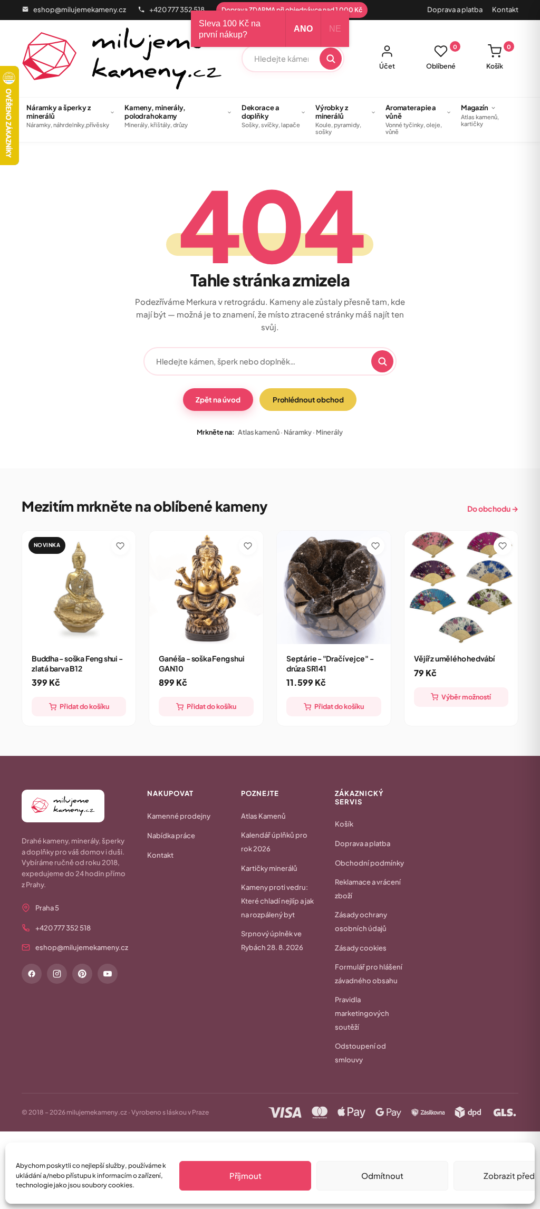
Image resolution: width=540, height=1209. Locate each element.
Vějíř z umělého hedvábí (454, 658)
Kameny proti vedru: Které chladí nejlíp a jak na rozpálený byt (277, 901)
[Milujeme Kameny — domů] (122, 58)
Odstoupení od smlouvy (360, 1053)
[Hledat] (331, 58)
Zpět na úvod (218, 399)
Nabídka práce (171, 835)
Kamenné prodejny (178, 816)
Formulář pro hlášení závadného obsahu (368, 974)
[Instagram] (57, 974)
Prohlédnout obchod (308, 399)
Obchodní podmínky (369, 863)
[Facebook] (32, 974)
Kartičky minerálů (269, 868)
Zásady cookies (361, 948)
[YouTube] (108, 974)
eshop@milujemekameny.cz (79, 9)
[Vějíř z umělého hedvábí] (461, 588)
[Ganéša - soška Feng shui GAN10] (206, 588)
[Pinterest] (82, 974)
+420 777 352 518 (177, 9)
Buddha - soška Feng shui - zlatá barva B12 (77, 663)
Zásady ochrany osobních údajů (361, 921)
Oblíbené (441, 57)
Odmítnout (382, 1175)
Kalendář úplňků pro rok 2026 (274, 842)
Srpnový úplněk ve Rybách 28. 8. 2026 (272, 940)
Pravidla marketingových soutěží (362, 1013)
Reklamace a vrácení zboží (368, 889)
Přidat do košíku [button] (84, 706)
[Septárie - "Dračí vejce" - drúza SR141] (334, 588)
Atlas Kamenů (263, 816)
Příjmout (245, 1175)
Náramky (298, 432)
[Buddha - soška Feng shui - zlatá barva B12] (79, 588)
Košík (498, 57)
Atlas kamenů (258, 432)
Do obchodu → (492, 508)
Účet (387, 66)
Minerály (329, 432)
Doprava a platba (455, 9)
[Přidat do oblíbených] (120, 546)
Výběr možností (466, 697)
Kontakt (505, 9)
